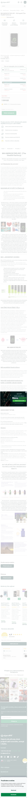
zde (23, 786)
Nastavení (13, 790)
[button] (13, 401)
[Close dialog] (25, 392)
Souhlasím (13, 794)
